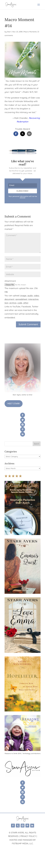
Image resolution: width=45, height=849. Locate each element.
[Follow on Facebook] (13, 825)
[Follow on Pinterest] (27, 825)
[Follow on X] (18, 825)
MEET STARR (13, 403)
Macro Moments (30, 32)
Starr (9, 32)
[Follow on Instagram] (22, 825)
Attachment (10, 281)
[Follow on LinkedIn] (32, 825)
